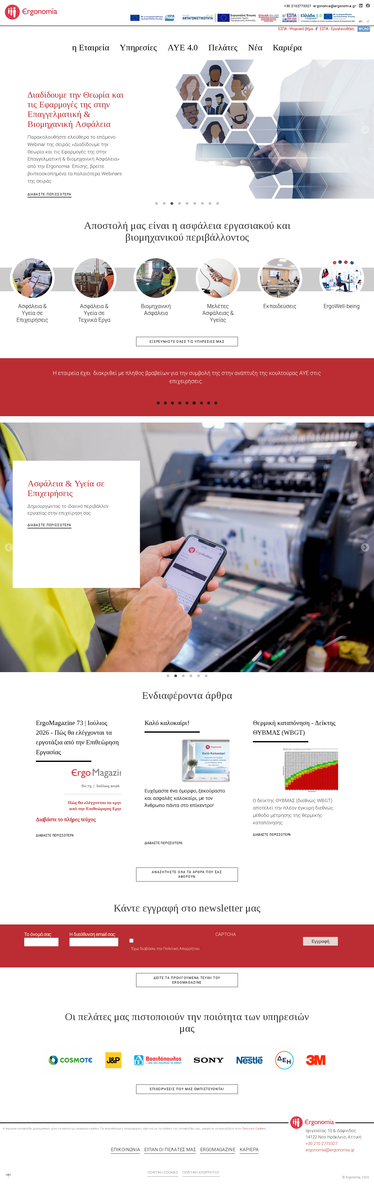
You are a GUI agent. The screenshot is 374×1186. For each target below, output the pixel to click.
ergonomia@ (318, 1149)
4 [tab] (179, 203)
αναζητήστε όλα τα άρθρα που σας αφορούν (187, 874)
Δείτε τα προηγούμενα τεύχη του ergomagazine (187, 980)
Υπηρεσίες (138, 47)
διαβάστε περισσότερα (49, 153)
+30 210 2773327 (321, 1143)
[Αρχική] (33, 12)
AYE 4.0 (182, 47)
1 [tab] (156, 203)
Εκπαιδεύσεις (279, 306)
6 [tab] (194, 203)
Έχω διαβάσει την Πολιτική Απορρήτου (165, 948)
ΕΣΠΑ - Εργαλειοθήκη (337, 29)
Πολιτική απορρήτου (201, 1172)
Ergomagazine (217, 1149)
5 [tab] (187, 203)
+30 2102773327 (297, 6)
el (368, 21)
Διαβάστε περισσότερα (55, 835)
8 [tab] (209, 203)
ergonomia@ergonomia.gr (334, 6)
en (361, 21)
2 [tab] (164, 203)
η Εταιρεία (90, 47)
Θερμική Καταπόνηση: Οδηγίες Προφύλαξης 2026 (74, 99)
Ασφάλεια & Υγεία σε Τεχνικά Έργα (94, 313)
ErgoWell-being (342, 306)
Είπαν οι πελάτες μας (170, 1149)
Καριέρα (287, 47)
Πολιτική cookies (163, 1172)
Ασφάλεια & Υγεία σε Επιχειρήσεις (32, 313)
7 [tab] (202, 203)
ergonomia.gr (342, 1149)
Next (365, 130)
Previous (9, 130)
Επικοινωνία (125, 1149)
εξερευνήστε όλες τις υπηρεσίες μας (187, 341)
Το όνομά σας (37, 934)
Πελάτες (223, 47)
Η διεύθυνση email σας (92, 934)
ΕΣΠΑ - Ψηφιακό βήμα (295, 29)
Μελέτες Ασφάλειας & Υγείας (218, 313)
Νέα (255, 47)
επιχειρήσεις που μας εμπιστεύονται (187, 1089)
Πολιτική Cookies (254, 1128)
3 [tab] (171, 203)
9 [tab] (217, 203)
